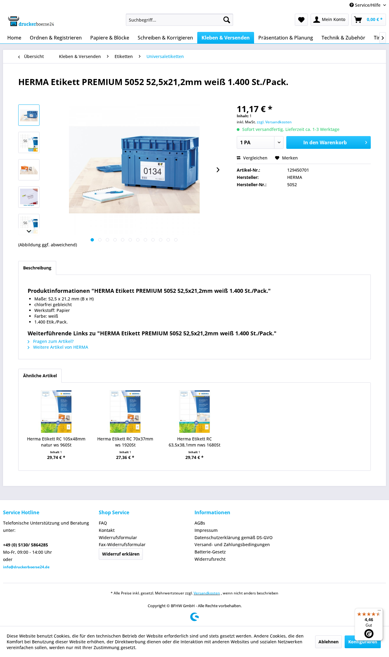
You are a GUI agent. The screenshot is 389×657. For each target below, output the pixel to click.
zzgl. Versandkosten (274, 122)
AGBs (199, 523)
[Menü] (379, 611)
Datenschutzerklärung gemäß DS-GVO (233, 537)
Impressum (206, 530)
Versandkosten (207, 593)
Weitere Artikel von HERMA (60, 347)
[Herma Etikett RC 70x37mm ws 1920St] (125, 411)
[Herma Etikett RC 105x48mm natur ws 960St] (56, 411)
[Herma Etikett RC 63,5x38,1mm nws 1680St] (194, 411)
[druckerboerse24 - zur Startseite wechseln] (30, 21)
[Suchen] (226, 20)
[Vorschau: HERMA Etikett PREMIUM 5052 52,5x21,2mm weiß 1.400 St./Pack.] (29, 115)
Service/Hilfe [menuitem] (368, 5)
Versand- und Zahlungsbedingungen (232, 544)
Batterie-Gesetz (210, 552)
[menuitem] (179, 20)
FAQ (103, 523)
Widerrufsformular (118, 537)
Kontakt (107, 530)
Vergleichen (254, 158)
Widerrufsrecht (209, 559)
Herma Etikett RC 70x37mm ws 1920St (125, 442)
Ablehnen (328, 642)
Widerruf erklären (120, 554)
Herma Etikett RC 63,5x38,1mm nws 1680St (194, 442)
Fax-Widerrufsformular (122, 544)
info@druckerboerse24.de (26, 567)
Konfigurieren (362, 642)
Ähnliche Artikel (40, 375)
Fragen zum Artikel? (53, 341)
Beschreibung (37, 268)
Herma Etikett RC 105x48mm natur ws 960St (56, 442)
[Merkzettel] (301, 20)
